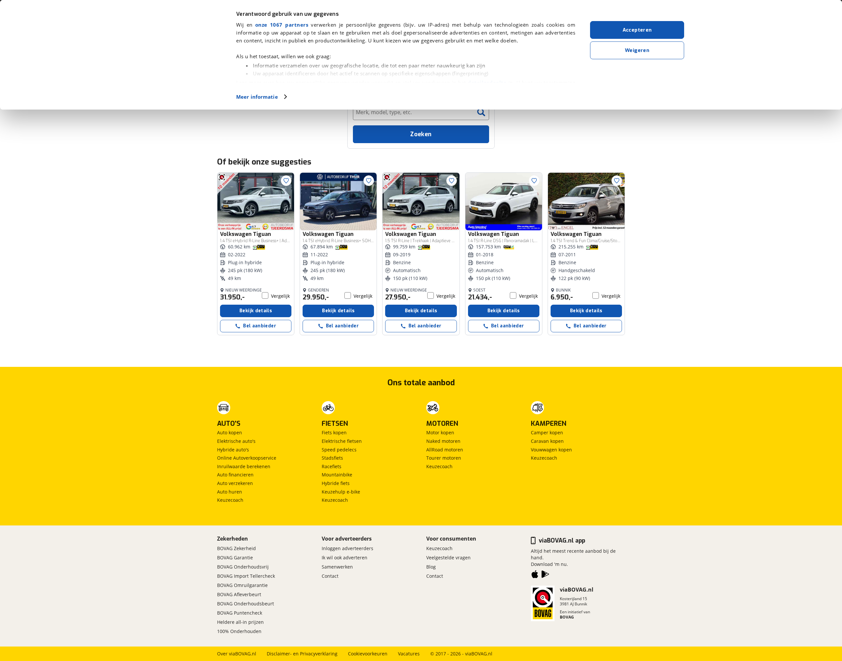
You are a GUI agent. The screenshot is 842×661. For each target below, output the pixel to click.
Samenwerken (337, 567)
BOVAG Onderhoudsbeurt (245, 603)
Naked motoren (443, 441)
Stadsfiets (332, 458)
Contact (330, 576)
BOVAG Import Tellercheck (246, 576)
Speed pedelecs (339, 449)
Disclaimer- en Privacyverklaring (302, 653)
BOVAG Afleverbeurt (239, 594)
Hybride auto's (233, 449)
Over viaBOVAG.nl (236, 653)
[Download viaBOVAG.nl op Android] (545, 575)
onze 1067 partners (281, 24)
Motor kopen (440, 432)
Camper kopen (547, 432)
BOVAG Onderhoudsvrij (243, 567)
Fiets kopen (334, 432)
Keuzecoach (230, 500)
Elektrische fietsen (342, 441)
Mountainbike (337, 474)
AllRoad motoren (444, 449)
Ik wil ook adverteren (344, 557)
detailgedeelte (487, 82)
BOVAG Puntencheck (239, 613)
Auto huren (229, 492)
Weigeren (637, 50)
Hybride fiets (336, 483)
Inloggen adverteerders (347, 548)
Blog (431, 567)
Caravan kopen (547, 441)
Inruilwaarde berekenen (243, 466)
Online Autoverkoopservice (246, 458)
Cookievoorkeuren (367, 653)
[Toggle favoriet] (286, 181)
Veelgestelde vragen (448, 557)
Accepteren (637, 30)
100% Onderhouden (239, 631)
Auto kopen (229, 432)
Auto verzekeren (235, 483)
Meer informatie (257, 96)
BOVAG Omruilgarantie (242, 585)
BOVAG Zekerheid (236, 548)
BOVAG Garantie (235, 557)
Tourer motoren (443, 458)
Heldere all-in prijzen (240, 622)
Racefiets (331, 466)
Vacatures (409, 653)
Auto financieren (235, 474)
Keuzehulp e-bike (341, 492)
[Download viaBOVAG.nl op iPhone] (535, 575)
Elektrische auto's (236, 441)
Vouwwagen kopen (551, 449)
